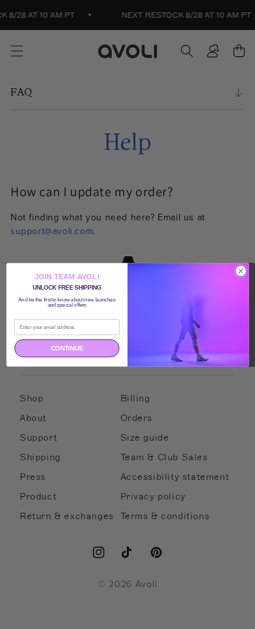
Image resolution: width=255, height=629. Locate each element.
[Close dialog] (240, 271)
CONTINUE (67, 348)
